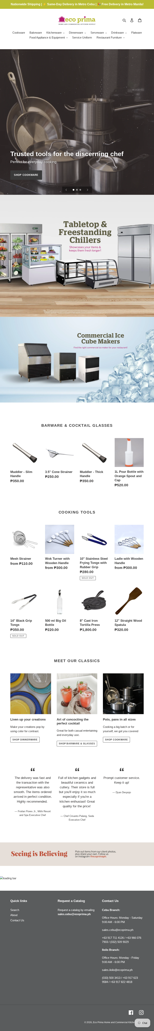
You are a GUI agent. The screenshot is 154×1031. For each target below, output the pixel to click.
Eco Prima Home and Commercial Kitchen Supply (118, 1022)
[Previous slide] (66, 190)
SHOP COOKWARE (26, 175)
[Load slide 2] (77, 190)
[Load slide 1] (74, 190)
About (13, 915)
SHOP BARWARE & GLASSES (77, 743)
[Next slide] (87, 190)
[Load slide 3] (80, 190)
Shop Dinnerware (25, 739)
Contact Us (17, 920)
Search (14, 910)
